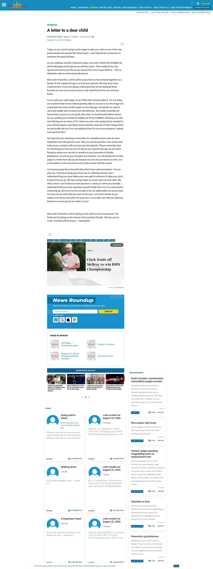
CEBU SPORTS (145, 7)
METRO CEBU (106, 7)
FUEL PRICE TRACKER (160, 12)
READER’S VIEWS (54, 37)
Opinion (52, 24)
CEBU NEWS (83, 7)
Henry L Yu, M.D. (71, 37)
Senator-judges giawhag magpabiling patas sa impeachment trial (144, 453)
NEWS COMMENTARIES (201, 12)
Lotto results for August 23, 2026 (112, 468)
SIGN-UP (108, 311)
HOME (73, 7)
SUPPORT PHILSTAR (202, 8)
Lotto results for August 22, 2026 (112, 520)
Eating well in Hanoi (68, 417)
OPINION (94, 7)
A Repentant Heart (71, 518)
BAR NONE (66, 423)
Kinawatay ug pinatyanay (145, 536)
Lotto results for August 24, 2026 (112, 417)
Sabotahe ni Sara (140, 501)
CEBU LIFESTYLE (161, 7)
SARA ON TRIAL (143, 12)
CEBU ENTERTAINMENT (181, 7)
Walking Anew (68, 466)
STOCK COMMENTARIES (180, 12)
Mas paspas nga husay (143, 422)
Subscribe (206, 4)
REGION (117, 7)
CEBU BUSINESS (129, 7)
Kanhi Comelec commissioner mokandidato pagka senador (147, 380)
